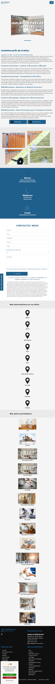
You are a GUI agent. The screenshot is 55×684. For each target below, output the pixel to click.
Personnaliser (9, 680)
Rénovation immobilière (35, 659)
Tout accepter (9, 674)
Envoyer (18, 274)
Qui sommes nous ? (7, 652)
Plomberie (31, 660)
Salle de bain (32, 673)
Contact (4, 653)
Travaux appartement (34, 666)
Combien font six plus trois (13, 250)
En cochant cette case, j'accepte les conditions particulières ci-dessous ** (27, 269)
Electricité (31, 667)
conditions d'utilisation (21, 279)
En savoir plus (17, 122)
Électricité (5, 660)
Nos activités (5, 657)
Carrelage (31, 657)
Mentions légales (32, 680)
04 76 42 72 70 (27, 197)
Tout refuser (9, 677)
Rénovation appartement (35, 671)
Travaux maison (33, 655)
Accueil (4, 650)
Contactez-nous (37, 122)
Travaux (31, 652)
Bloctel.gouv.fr (15, 296)
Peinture (4, 655)
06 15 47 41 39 (28, 199)
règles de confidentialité (37, 277)
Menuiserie (5, 659)
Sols (30, 650)
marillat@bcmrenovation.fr (27, 215)
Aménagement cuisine (35, 662)
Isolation (31, 669)
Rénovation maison (34, 653)
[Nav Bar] (52, 2)
